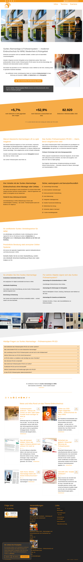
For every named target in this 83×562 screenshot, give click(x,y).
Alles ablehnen (16, 556)
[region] (17, 551)
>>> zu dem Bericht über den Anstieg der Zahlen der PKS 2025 (41, 122)
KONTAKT (41, 387)
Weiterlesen (11, 553)
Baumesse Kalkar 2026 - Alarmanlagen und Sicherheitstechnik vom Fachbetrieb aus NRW (41, 533)
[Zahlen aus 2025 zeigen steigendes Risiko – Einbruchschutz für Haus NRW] (50, 413)
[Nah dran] (30, 544)
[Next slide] (82, 321)
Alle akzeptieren (25, 556)
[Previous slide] (0, 321)
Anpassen (8, 556)
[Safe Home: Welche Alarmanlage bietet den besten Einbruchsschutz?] (12, 477)
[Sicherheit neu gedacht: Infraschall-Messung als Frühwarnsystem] (50, 445)
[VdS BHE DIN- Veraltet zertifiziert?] (50, 477)
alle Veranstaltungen (35, 556)
